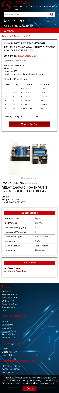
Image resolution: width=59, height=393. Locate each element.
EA (37, 116)
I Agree (29, 388)
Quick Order (8, 301)
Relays (17, 36)
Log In (9, 21)
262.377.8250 (8, 372)
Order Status (8, 355)
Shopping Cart (9, 307)
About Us (6, 321)
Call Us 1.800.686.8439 (18, 25)
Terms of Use (8, 337)
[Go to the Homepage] (7, 5)
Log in (7, 74)
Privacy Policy (8, 334)
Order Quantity (11, 116)
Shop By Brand (9, 297)
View (11, 271)
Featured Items (9, 294)
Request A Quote (10, 304)
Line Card (6, 328)
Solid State (28, 36)
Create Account (9, 352)
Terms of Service (10, 331)
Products (6, 36)
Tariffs (4, 310)
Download (21, 271)
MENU (11, 30)
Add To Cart (31, 124)
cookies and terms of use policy (39, 383)
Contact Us (7, 325)
